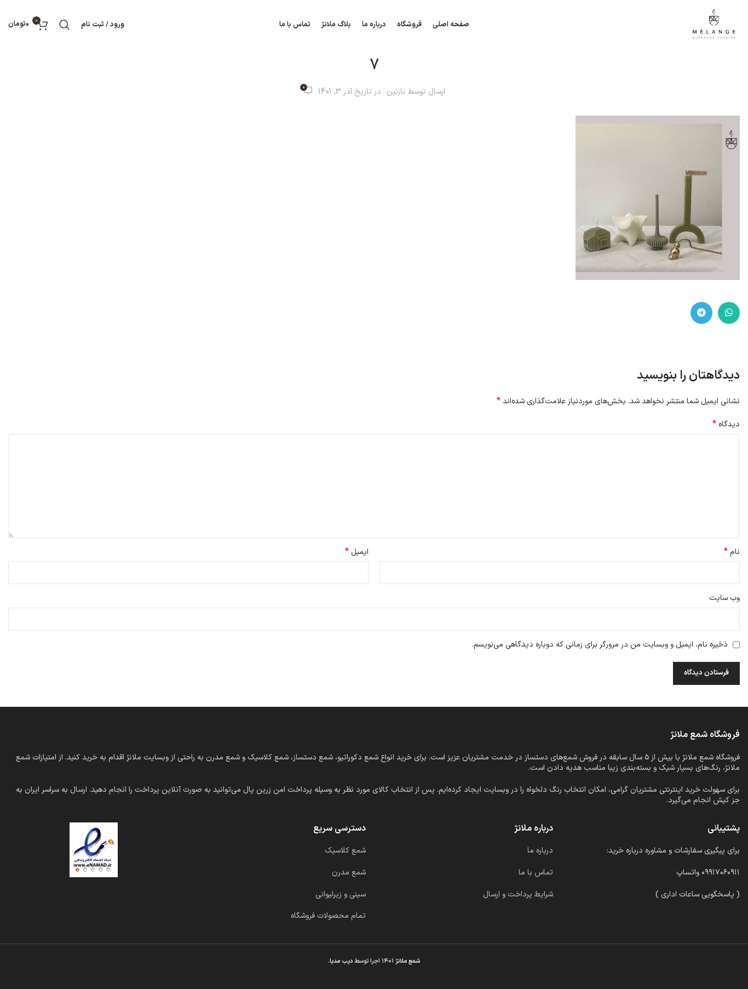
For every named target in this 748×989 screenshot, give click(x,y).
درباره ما (540, 850)
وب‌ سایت (724, 598)
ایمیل (357, 552)
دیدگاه (726, 425)
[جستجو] (65, 25)
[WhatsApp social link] (729, 313)
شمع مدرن (349, 872)
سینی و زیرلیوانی (340, 894)
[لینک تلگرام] (701, 313)
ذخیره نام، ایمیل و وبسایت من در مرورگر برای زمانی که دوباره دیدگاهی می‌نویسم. (600, 644)
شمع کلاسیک (345, 850)
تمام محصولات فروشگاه (328, 916)
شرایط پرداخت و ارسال (518, 894)
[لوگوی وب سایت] (714, 24)
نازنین (396, 92)
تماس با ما (536, 872)
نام (732, 552)
